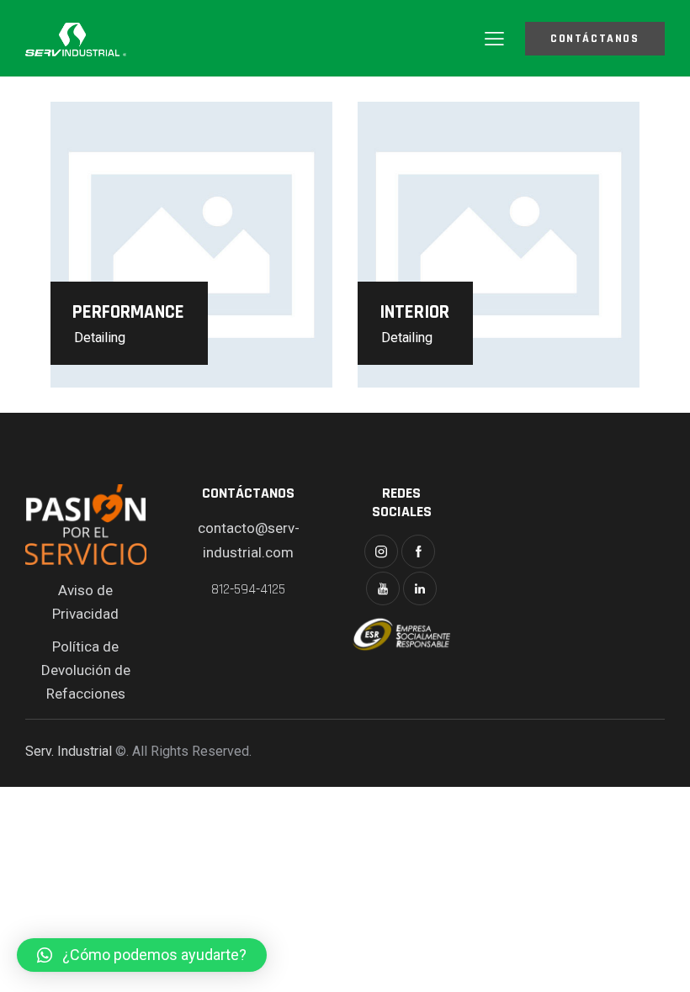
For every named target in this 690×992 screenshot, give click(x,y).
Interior (414, 312)
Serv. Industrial (68, 751)
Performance (128, 312)
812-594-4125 (248, 589)
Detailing (99, 338)
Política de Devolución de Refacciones (85, 670)
